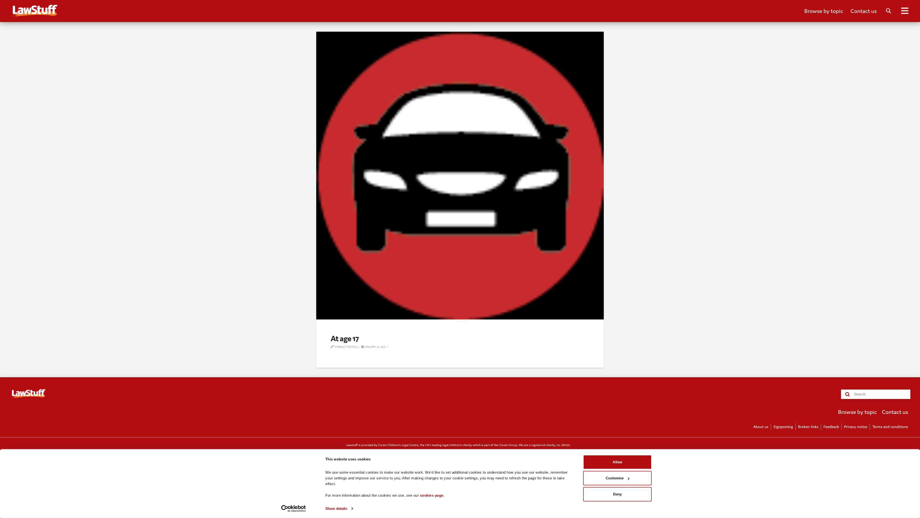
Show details (336, 508)
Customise (615, 478)
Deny (617, 494)
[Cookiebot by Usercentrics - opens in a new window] (294, 508)
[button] (823, 11)
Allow (617, 462)
